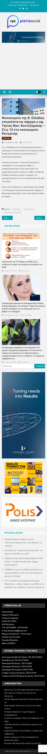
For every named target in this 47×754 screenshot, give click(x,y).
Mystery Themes (36, 751)
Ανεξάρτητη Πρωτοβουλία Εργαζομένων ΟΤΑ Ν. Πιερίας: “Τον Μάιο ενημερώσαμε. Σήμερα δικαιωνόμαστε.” (24, 561)
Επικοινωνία (34, 5)
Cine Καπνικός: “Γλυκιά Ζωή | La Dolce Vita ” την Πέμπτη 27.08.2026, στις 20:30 (24, 552)
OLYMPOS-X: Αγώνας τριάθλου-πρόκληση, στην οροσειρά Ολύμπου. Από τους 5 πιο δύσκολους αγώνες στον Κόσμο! (24, 573)
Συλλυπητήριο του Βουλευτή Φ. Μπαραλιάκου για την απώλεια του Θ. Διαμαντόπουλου (40, 218)
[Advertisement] (23, 67)
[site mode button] (38, 92)
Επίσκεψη (16, 209)
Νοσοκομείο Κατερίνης (12, 212)
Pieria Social (27, 142)
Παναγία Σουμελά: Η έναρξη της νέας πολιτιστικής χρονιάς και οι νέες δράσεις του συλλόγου (23, 542)
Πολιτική (6, 138)
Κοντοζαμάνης (29, 209)
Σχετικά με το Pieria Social (17, 5)
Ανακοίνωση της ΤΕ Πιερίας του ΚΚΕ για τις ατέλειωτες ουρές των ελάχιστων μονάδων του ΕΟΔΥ (22, 264)
